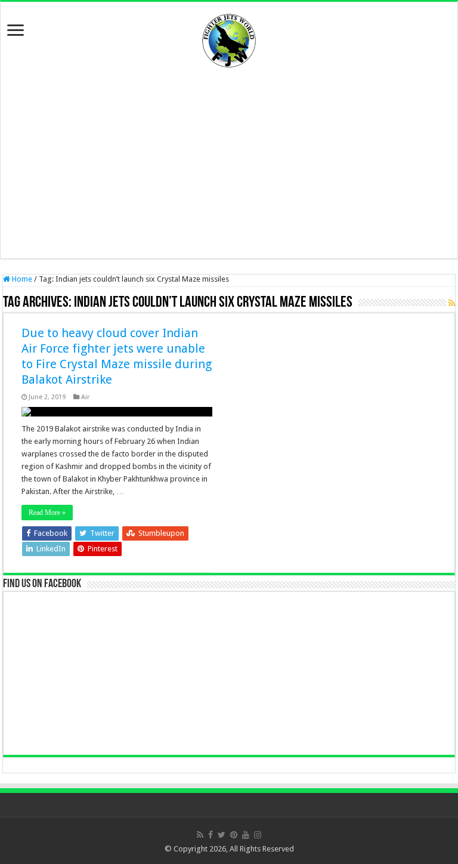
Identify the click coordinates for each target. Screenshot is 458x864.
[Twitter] (221, 835)
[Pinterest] (234, 835)
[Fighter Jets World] (229, 38)
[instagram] (257, 835)
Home (21, 278)
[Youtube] (245, 835)
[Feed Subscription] (451, 303)
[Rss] (200, 835)
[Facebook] (210, 835)
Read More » (47, 512)
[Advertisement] (229, 162)
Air (85, 397)
